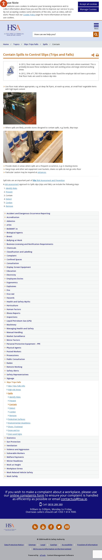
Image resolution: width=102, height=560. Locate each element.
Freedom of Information (87, 544)
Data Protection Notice (14, 544)
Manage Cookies (88, 9)
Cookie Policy (29, 14)
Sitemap (32, 544)
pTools (43, 555)
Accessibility (67, 544)
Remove (9, 206)
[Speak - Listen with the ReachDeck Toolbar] (3, 3)
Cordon (9, 202)
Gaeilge (53, 544)
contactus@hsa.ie (74, 499)
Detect (9, 199)
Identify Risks (11, 188)
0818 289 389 (55, 504)
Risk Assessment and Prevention (49, 180)
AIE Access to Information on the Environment (52, 549)
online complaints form (27, 495)
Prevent (9, 192)
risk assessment (12, 184)
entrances (42, 172)
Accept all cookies (88, 4)
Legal (43, 544)
